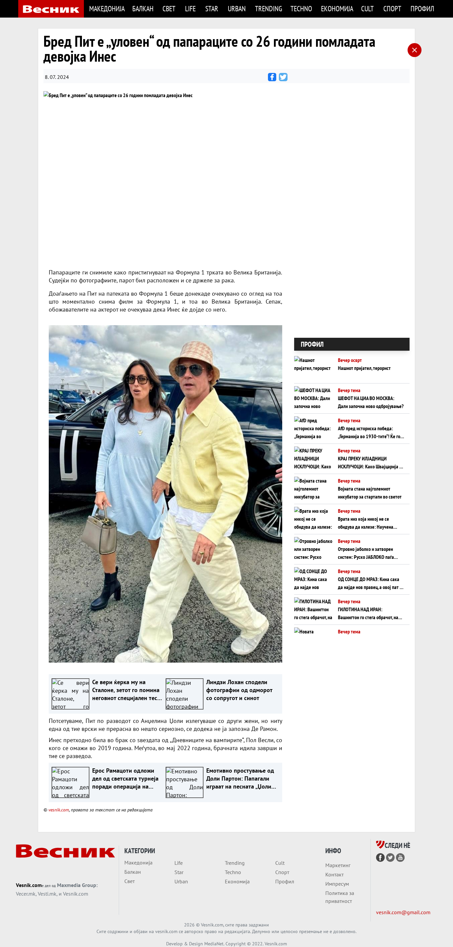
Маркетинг (338, 865)
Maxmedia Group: (77, 885)
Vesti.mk (47, 893)
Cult (367, 8)
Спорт (392, 8)
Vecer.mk (25, 893)
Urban (237, 8)
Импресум (337, 883)
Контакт (334, 874)
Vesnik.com (29, 885)
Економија (337, 8)
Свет (168, 8)
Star (211, 8)
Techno (301, 8)
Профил (422, 8)
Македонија (106, 8)
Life (190, 8)
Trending (268, 8)
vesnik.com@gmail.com (403, 912)
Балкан (143, 8)
